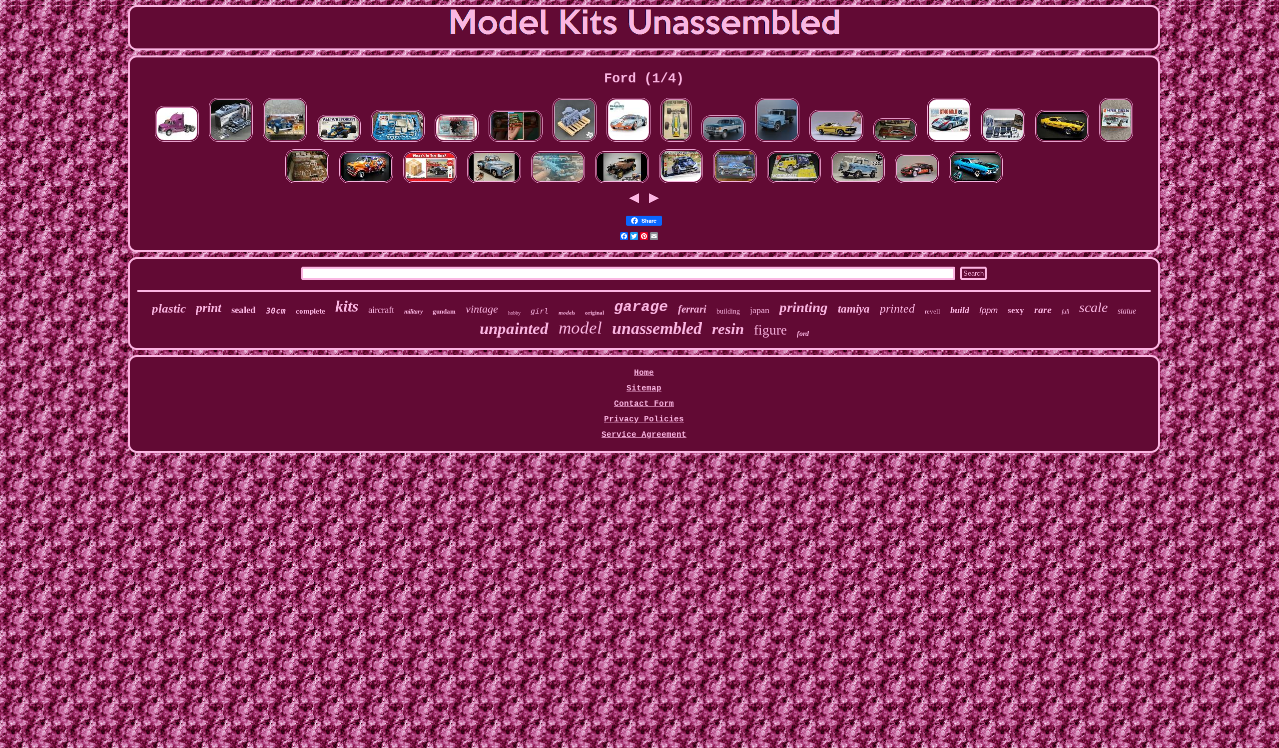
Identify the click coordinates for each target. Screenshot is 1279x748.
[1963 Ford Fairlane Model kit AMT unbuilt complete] (307, 183)
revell (932, 311)
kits (346, 306)
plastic (169, 308)
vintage (482, 309)
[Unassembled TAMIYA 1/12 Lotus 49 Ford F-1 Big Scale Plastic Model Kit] (676, 142)
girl (540, 311)
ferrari (692, 309)
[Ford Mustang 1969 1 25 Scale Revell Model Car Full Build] (836, 142)
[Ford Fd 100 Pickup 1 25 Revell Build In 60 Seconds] (515, 142)
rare (1043, 309)
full (1065, 311)
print (208, 308)
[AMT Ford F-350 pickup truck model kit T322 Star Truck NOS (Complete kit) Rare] (1116, 142)
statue (1127, 311)
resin (728, 329)
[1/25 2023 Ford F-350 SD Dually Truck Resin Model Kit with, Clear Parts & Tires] (230, 142)
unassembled (657, 328)
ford (803, 334)
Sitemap (644, 388)
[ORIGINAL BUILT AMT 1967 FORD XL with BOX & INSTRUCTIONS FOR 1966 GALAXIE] (895, 142)
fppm (988, 310)
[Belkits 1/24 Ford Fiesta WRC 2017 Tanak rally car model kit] (680, 183)
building (728, 311)
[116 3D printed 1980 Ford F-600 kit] (777, 142)
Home (644, 373)
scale (1093, 307)
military (413, 311)
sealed (243, 310)
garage (641, 307)
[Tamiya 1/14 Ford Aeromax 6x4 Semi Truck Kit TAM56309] (176, 142)
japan (759, 310)
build (959, 310)
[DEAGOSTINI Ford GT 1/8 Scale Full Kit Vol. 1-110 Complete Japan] (628, 142)
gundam (444, 311)
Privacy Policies (644, 419)
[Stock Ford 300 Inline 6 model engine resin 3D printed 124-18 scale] (574, 142)
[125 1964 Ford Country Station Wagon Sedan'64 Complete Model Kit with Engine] (1003, 142)
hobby (514, 313)
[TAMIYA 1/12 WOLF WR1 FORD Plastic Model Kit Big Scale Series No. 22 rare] (338, 142)
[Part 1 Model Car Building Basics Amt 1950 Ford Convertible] (397, 142)
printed (897, 308)
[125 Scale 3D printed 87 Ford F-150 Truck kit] (723, 142)
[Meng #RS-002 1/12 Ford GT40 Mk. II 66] (949, 142)
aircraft (381, 310)
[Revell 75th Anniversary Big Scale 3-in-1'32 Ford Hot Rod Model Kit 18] (284, 142)
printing (803, 307)
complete (310, 311)
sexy (1016, 310)
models (567, 313)
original (594, 313)
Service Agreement (644, 434)
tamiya (854, 309)
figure (770, 330)
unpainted (514, 329)
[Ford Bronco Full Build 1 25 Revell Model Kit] (857, 183)
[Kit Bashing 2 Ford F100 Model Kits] (558, 183)
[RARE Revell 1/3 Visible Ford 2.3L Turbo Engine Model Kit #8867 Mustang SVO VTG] (456, 142)
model (580, 328)
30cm (276, 311)
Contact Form (644, 403)
